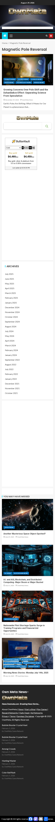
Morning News (27, 659)
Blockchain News (21, 573)
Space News (9, 82)
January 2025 (11, 302)
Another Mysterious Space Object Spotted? (24, 534)
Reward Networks (10, 713)
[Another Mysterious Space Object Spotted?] (27, 514)
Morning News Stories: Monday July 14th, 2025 (25, 672)
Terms (12, 716)
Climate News (10, 79)
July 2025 (9, 274)
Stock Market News (32, 663)
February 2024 (11, 350)
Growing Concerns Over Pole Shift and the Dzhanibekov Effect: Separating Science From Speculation (25, 92)
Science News (36, 79)
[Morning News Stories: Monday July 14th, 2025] (27, 653)
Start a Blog (30, 709)
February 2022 (11, 374)
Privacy (5, 716)
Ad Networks (37, 713)
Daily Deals (24, 713)
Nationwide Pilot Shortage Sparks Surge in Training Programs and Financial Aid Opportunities (24, 628)
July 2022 (9, 369)
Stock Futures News (13, 663)
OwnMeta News (27, 100)
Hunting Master (9, 760)
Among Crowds (9, 749)
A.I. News (8, 573)
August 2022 (10, 364)
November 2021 (12, 388)
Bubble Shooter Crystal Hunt (14, 725)
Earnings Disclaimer (25, 716)
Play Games (42, 709)
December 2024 (12, 307)
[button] (10, 36)
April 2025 (9, 288)
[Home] (4, 36)
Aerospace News (11, 619)
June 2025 (9, 279)
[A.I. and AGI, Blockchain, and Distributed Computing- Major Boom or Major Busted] (27, 560)
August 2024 (10, 326)
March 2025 (10, 293)
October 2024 (11, 317)
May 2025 (9, 283)
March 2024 (10, 345)
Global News (23, 79)
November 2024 (12, 312)
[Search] (46, 35)
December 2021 (12, 383)
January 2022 (11, 379)
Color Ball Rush (8, 772)
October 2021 (11, 393)
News (21, 709)
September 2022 (12, 360)
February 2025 (11, 298)
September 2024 (12, 321)
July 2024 (9, 331)
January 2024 (11, 355)
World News (39, 82)
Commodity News (12, 659)
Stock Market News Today (15, 666)
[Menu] (10, 36)
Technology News (24, 82)
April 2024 (9, 340)
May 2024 (9, 336)
